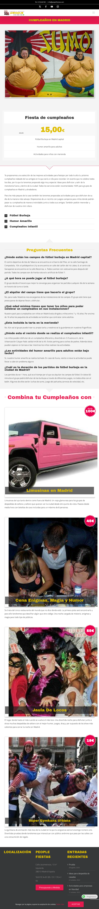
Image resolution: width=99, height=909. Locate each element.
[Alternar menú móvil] (93, 12)
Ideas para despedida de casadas (79, 875)
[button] (49, 215)
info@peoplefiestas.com (56, 2)
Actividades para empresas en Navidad (80, 887)
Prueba (72, 864)
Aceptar (76, 904)
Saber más (60, 904)
